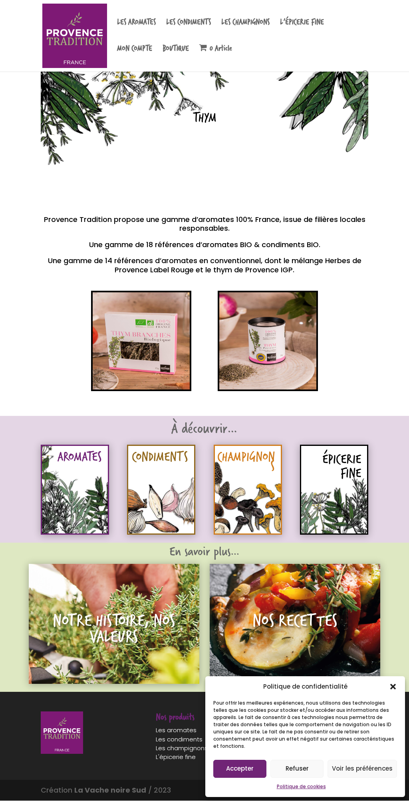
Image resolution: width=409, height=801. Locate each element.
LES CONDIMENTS (188, 23)
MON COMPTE (134, 49)
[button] (393, 687)
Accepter (240, 768)
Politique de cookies (301, 786)
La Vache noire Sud (110, 790)
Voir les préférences (362, 768)
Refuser (297, 768)
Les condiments (179, 739)
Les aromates (176, 730)
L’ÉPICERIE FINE (302, 23)
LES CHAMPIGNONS (245, 23)
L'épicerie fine (176, 757)
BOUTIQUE (176, 49)
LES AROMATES (136, 23)
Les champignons (182, 748)
